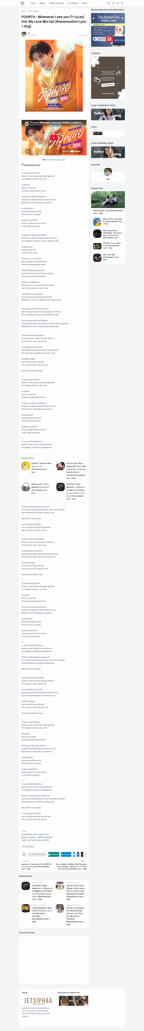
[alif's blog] (22, 3)
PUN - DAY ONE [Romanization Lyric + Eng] (111, 257)
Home (33, 3)
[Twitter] (82, 854)
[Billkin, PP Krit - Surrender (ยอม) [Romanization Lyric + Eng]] (97, 226)
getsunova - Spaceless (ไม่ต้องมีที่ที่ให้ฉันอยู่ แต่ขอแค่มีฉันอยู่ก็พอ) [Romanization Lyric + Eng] (36, 866)
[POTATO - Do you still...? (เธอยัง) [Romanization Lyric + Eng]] (97, 250)
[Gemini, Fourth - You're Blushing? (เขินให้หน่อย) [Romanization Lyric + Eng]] (25, 491)
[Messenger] (74, 854)
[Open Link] (122, 3)
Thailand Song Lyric (56, 3)
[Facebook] (78, 854)
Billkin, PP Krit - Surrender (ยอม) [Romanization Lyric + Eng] (112, 221)
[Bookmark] (24, 855)
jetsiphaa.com (43, 834)
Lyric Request (73, 3)
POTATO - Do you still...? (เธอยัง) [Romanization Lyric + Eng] (112, 245)
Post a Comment (38, 854)
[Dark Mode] (109, 3)
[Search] (117, 3)
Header (42, 3)
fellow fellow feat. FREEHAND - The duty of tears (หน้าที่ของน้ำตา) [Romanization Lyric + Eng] (112, 235)
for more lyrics (55, 160)
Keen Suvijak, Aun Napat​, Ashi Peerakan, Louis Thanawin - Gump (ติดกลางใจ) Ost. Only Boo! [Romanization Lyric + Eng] (71, 866)
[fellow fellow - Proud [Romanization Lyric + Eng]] (108, 207)
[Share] (86, 854)
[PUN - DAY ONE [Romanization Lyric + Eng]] (97, 261)
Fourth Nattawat (28, 846)
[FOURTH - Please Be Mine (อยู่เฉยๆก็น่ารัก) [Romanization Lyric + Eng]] (25, 470)
